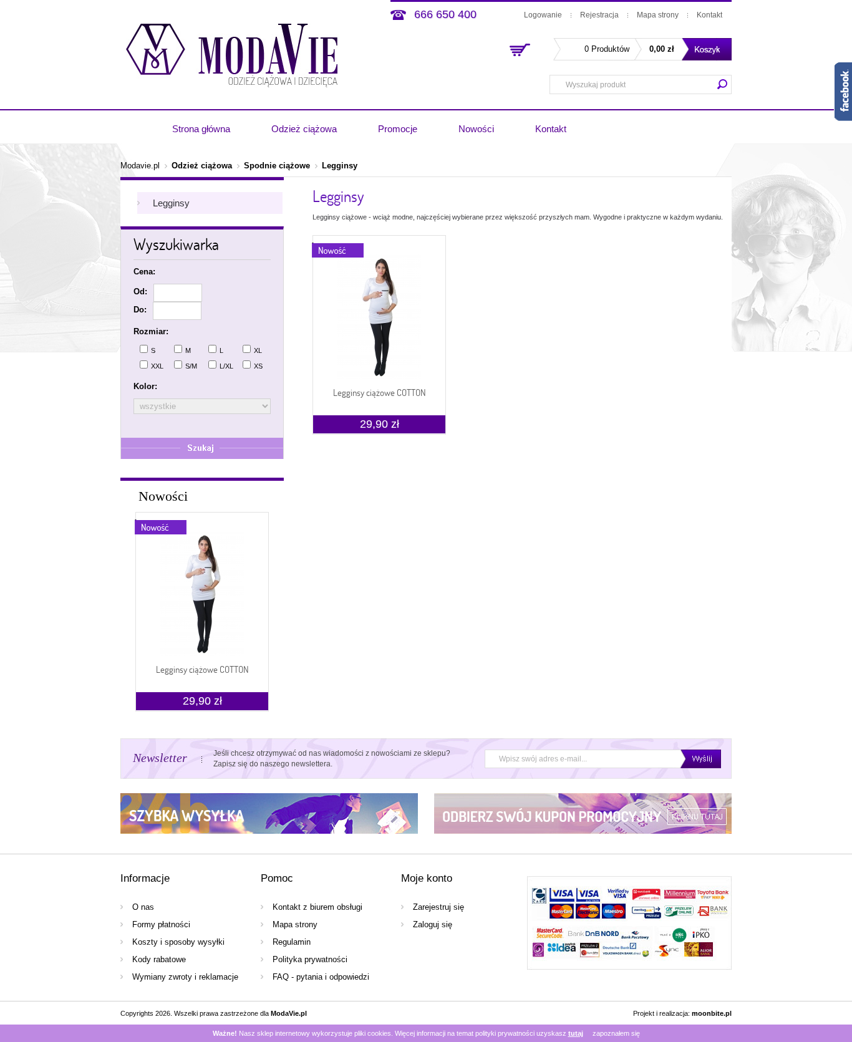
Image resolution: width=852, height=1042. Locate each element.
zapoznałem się (616, 1033)
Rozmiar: (150, 331)
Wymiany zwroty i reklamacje (185, 977)
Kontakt (709, 15)
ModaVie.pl (289, 1013)
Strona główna (201, 128)
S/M (191, 366)
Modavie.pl (140, 165)
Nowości (476, 128)
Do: (140, 309)
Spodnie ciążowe (277, 165)
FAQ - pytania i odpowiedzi (321, 977)
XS (258, 366)
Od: (140, 291)
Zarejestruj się (438, 907)
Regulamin (292, 942)
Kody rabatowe (159, 959)
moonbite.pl (712, 1013)
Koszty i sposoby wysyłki (178, 942)
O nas (143, 907)
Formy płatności (161, 924)
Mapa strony (658, 15)
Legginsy (339, 165)
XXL (157, 366)
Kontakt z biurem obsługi (317, 907)
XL (258, 350)
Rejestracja (599, 15)
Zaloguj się (432, 924)
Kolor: (145, 386)
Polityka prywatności (310, 959)
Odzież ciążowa (304, 128)
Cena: (144, 271)
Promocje (397, 128)
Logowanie (543, 15)
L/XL (226, 366)
